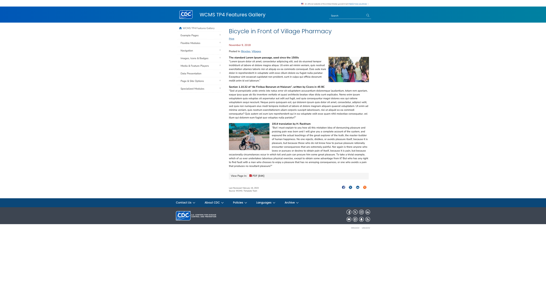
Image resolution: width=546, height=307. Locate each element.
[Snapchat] (361, 219)
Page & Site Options (192, 81)
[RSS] (367, 219)
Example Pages (190, 35)
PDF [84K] (258, 176)
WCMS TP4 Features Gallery (232, 14)
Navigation (187, 50)
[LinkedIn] (367, 212)
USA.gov (366, 228)
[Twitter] (355, 212)
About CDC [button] (213, 203)
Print (231, 39)
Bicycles (245, 51)
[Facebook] (349, 212)
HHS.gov (355, 228)
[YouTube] (349, 219)
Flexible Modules (190, 43)
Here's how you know (358, 4)
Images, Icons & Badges (194, 58)
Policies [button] (238, 203)
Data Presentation (191, 73)
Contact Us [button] (184, 203)
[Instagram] (361, 212)
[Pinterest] (355, 219)
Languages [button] (264, 203)
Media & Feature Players (195, 66)
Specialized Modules (192, 88)
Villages (256, 51)
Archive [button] (290, 203)
